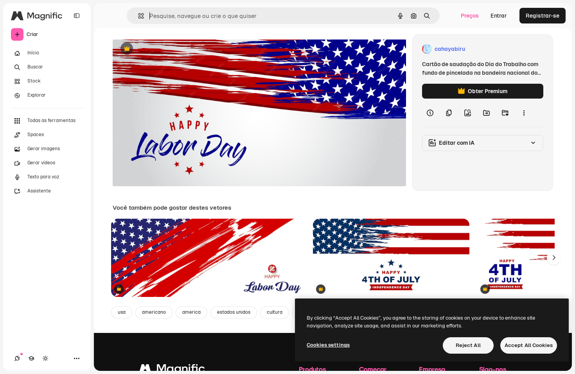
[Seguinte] (554, 258)
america (191, 312)
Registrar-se (542, 15)
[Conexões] (17, 358)
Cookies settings (328, 345)
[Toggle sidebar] (76, 15)
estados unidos (233, 312)
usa (122, 312)
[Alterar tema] (45, 358)
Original (163, 49)
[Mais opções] (524, 112)
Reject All (468, 345)
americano (154, 312)
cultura (274, 312)
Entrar (499, 15)
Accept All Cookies (529, 345)
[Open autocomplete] (138, 16)
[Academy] (31, 358)
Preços (470, 15)
